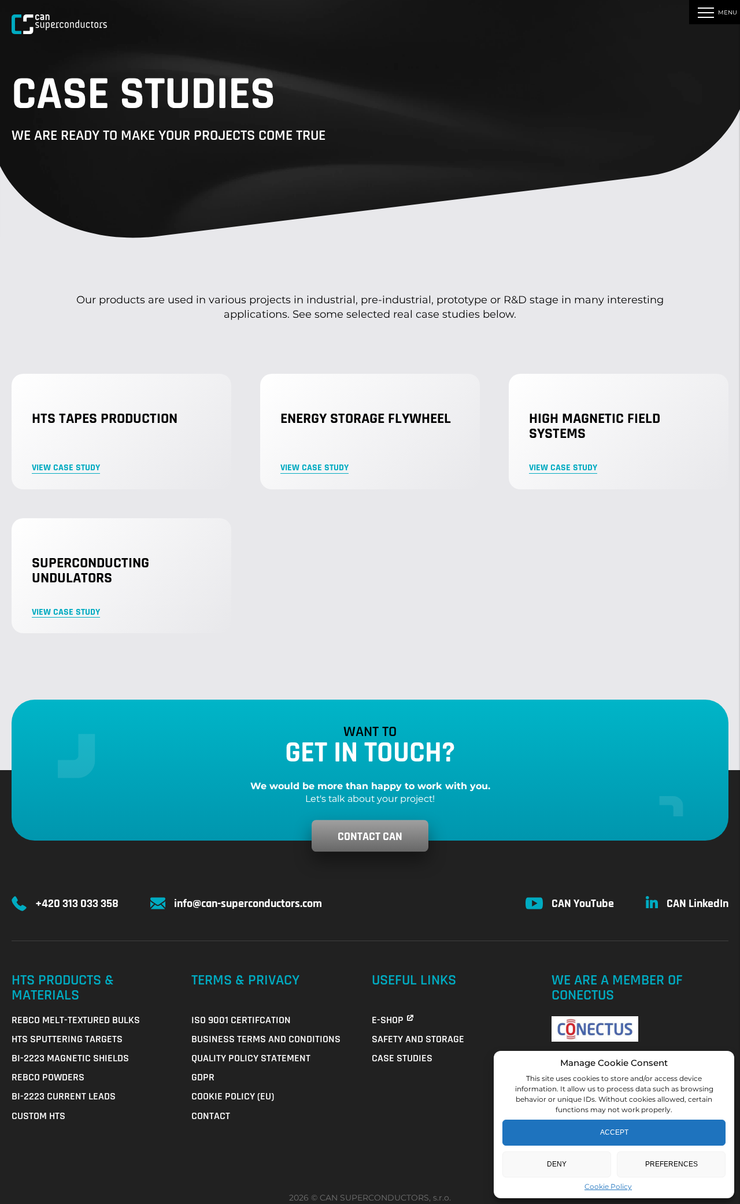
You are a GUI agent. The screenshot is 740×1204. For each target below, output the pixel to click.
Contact (210, 1116)
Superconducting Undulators (90, 571)
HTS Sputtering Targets (67, 1039)
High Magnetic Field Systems (594, 426)
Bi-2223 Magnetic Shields (70, 1058)
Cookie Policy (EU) (232, 1096)
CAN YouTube (583, 903)
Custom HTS (38, 1116)
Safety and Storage (418, 1039)
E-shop (388, 1020)
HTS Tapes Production (104, 418)
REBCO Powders (48, 1077)
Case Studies (402, 1058)
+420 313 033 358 (77, 903)
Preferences (671, 1164)
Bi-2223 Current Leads (64, 1096)
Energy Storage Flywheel (365, 418)
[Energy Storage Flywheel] (370, 431)
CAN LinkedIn (697, 903)
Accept (614, 1132)
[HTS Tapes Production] (121, 431)
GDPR (202, 1077)
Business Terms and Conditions (266, 1039)
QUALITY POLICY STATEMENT (250, 1058)
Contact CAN (370, 836)
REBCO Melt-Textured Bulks (76, 1020)
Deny (557, 1164)
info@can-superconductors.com (248, 903)
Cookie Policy (608, 1186)
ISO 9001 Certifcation (241, 1020)
